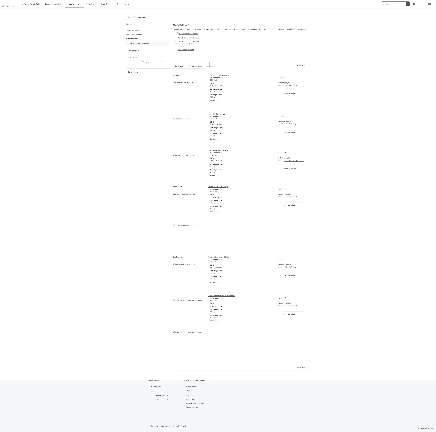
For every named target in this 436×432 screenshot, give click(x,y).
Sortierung (179, 66)
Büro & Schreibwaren (186, 50)
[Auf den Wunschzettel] (178, 78)
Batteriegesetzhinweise (195, 403)
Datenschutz (191, 387)
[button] (420, 4)
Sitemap (189, 395)
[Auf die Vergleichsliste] (175, 78)
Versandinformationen (159, 399)
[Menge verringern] (282, 88)
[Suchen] (408, 3)
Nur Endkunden (123, 4)
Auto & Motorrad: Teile (134, 30)
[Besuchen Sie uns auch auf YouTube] (150, 419)
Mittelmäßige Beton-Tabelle (218, 257)
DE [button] (414, 4)
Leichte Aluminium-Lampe (218, 187)
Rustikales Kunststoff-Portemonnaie (221, 296)
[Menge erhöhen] (306, 88)
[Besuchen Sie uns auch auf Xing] (150, 422)
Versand (183, 426)
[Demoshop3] (8, 6)
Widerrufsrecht (192, 408)
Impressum (190, 399)
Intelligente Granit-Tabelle (218, 150)
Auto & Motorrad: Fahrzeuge (188, 38)
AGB (187, 391)
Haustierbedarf (132, 38)
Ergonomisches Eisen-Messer (219, 75)
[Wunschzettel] (424, 4)
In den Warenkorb (289, 94)
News (153, 391)
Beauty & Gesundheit (134, 34)
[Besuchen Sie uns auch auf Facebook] (150, 414)
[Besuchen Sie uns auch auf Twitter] (150, 416)
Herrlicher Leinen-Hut (216, 114)
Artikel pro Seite (195, 66)
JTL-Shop (431, 428)
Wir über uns (156, 387)
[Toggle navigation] (4, 2)
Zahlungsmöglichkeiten (159, 395)
